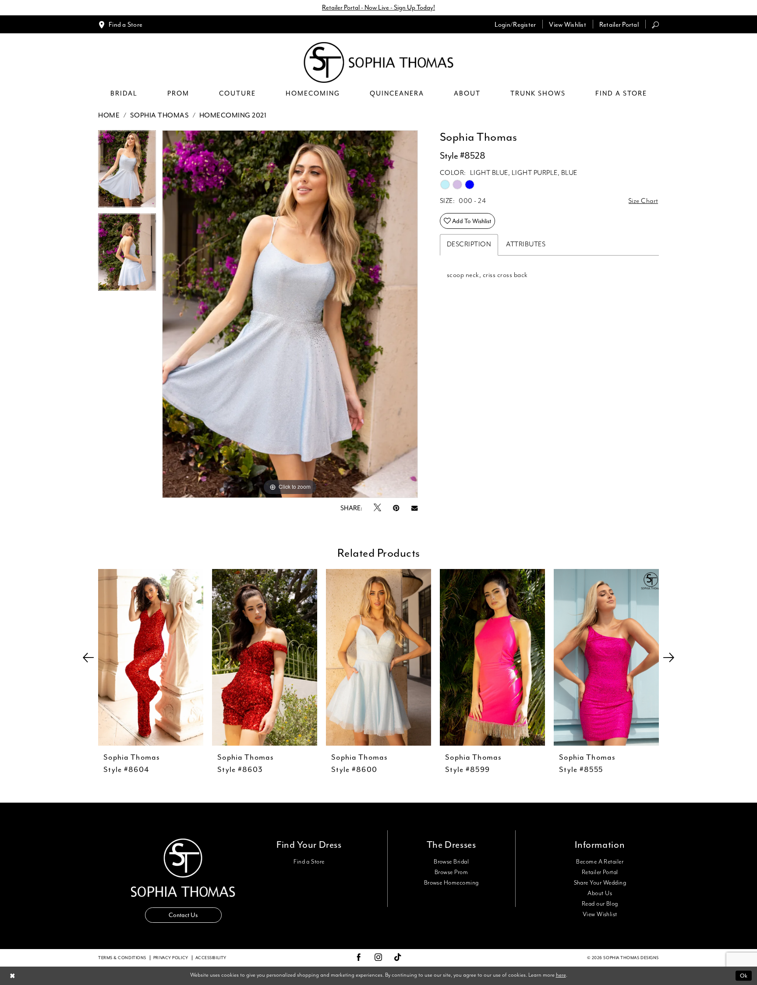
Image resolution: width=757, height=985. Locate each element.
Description (469, 245)
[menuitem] (120, 24)
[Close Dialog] (12, 975)
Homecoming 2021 (233, 115)
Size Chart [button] (643, 201)
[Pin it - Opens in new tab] (396, 508)
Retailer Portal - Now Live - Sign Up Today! (378, 8)
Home (109, 115)
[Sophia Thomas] (378, 62)
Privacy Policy (170, 957)
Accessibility (210, 957)
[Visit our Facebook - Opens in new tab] (358, 958)
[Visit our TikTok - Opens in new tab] (398, 958)
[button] (515, 24)
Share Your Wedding (600, 882)
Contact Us (183, 915)
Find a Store (309, 861)
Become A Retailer (599, 861)
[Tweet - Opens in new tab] (377, 508)
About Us (599, 893)
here (561, 975)
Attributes (525, 245)
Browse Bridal (451, 861)
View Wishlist (600, 914)
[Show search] (655, 24)
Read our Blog (600, 903)
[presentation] (150, 657)
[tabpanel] (127, 171)
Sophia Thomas (159, 115)
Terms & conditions (122, 957)
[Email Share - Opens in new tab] (414, 508)
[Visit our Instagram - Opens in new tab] (378, 958)
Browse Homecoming (451, 882)
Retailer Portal (600, 872)
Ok (743, 975)
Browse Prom (451, 872)
